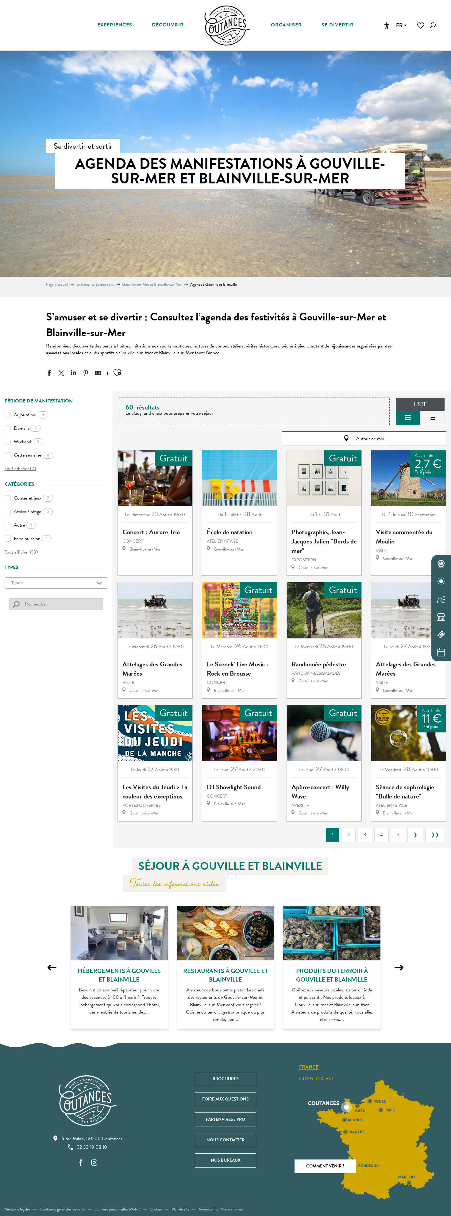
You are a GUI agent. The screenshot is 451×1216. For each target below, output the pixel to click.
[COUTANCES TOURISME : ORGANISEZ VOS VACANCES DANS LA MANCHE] (227, 25)
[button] (433, 25)
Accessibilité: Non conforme (221, 1209)
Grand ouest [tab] (316, 1078)
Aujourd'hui (29, 414)
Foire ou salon (31, 538)
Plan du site (180, 1209)
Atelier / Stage (31, 511)
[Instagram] (94, 1163)
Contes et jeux (31, 498)
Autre (23, 525)
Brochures (226, 1079)
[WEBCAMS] (441, 564)
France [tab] (308, 1067)
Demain (25, 428)
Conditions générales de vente (62, 1209)
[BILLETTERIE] (441, 635)
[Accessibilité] (387, 25)
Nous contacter (225, 1140)
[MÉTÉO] (441, 581)
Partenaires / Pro (225, 1119)
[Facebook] (80, 1163)
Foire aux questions (225, 1099)
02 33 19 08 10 (91, 1147)
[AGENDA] (441, 652)
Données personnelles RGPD (117, 1209)
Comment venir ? (325, 1166)
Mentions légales (17, 1209)
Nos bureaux (226, 1160)
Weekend (26, 441)
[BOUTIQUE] (441, 617)
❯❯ (435, 834)
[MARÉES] (441, 599)
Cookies (156, 1209)
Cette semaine (31, 455)
